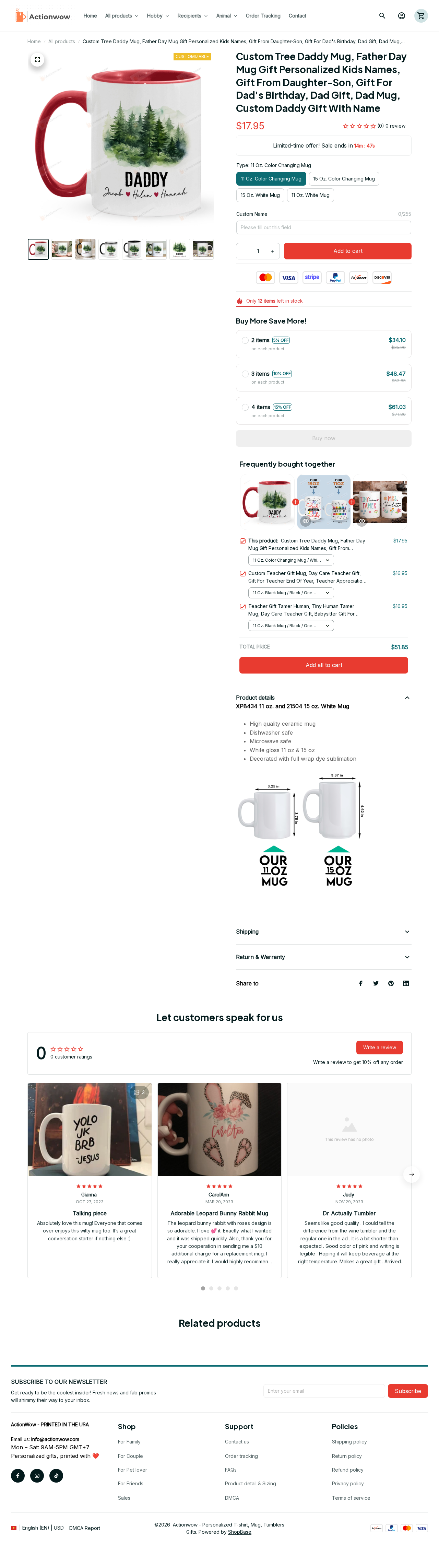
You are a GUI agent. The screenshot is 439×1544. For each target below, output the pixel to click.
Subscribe (408, 1391)
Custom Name (252, 214)
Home (34, 41)
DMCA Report (84, 1528)
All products (61, 41)
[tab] (203, 1288)
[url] (55, 1439)
